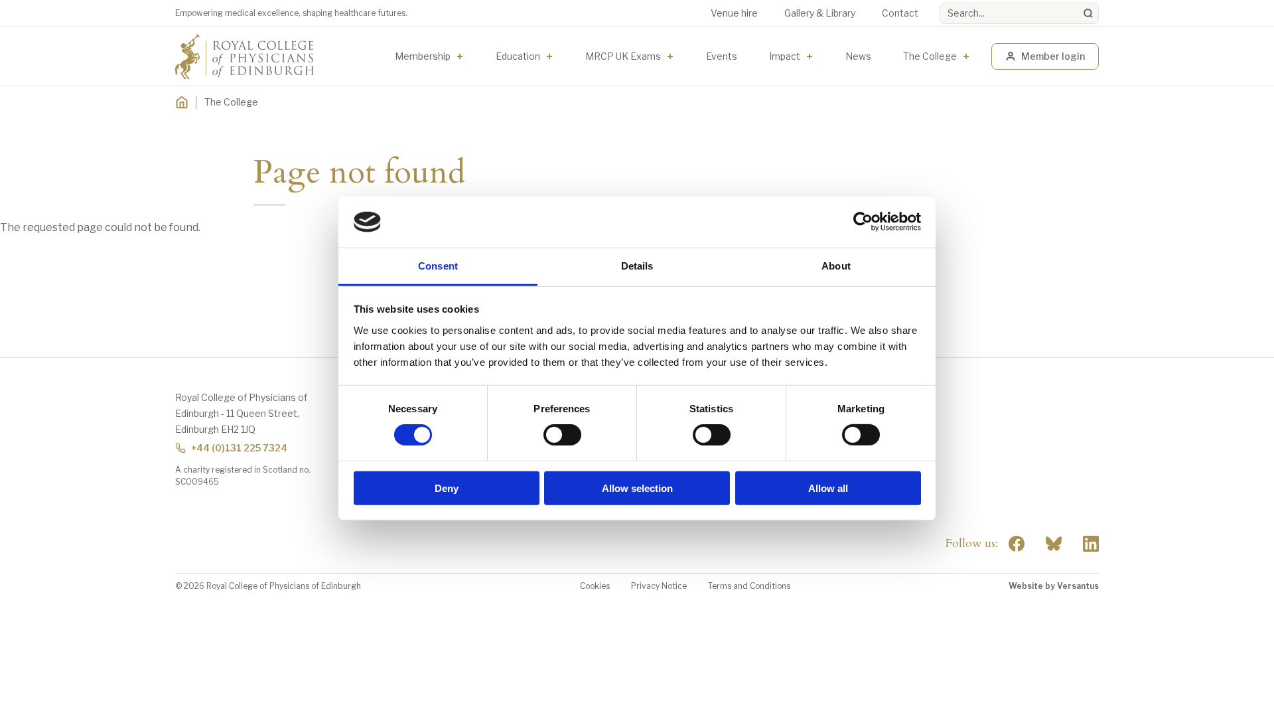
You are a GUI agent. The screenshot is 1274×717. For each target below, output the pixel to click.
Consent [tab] (438, 266)
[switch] (562, 434)
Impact (784, 56)
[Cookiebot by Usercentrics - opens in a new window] (863, 222)
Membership (423, 56)
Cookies (595, 586)
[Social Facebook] (1017, 544)
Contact (900, 13)
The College (930, 56)
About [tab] (836, 266)
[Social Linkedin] (1091, 544)
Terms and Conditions (749, 586)
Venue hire (734, 13)
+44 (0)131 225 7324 (239, 447)
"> (1054, 544)
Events (721, 56)
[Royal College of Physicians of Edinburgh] (244, 56)
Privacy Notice (659, 586)
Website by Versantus (1054, 586)
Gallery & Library (819, 13)
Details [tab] (637, 266)
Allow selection (637, 487)
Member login (1053, 56)
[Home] (181, 102)
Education (518, 56)
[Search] (1088, 13)
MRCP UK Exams (623, 56)
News (858, 56)
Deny (447, 487)
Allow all (828, 487)
